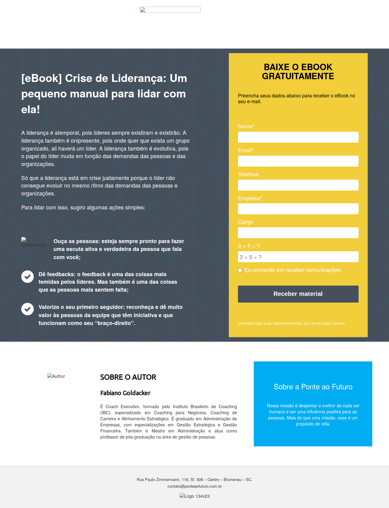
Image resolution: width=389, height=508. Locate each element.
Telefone (248, 174)
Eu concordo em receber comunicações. (293, 269)
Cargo (245, 221)
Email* (246, 150)
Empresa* (250, 198)
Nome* (246, 126)
